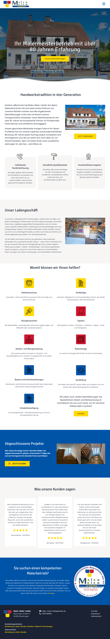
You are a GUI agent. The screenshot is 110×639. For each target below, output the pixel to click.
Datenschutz (96, 616)
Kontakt (94, 611)
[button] (55, 58)
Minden (24, 626)
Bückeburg (9, 626)
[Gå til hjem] (16, 4)
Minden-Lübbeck (34, 626)
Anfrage (51, 593)
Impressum (95, 614)
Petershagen (47, 626)
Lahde (17, 626)
